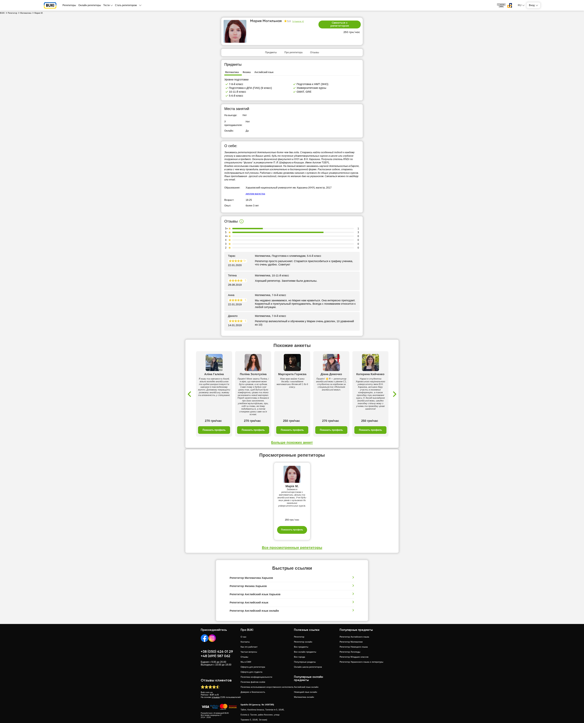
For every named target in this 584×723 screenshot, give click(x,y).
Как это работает (249, 647)
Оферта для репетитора (253, 667)
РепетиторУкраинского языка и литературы (361, 662)
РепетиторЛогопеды (350, 652)
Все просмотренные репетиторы (292, 547)
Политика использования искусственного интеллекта (267, 687)
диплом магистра (255, 193)
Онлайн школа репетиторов (308, 667)
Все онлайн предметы (305, 652)
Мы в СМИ (246, 662)
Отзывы (244, 657)
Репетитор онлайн (303, 642)
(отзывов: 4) (298, 21)
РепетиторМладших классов (354, 657)
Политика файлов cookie (253, 682)
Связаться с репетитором (339, 24)
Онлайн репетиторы (89, 5)
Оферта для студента (251, 672)
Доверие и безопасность (253, 692)
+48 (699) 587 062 (215, 656)
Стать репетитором (126, 5)
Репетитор (299, 637)
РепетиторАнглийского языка (354, 637)
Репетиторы (69, 5)
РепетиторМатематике (351, 642)
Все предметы (301, 647)
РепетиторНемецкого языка (354, 647)
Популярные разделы (305, 662)
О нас (243, 637)
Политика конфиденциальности (256, 677)
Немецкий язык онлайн (305, 692)
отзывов (216, 697)
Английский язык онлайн (306, 687)
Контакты (245, 642)
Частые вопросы (249, 652)
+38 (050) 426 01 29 (217, 651)
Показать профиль (214, 430)
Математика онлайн (304, 697)
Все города (299, 657)
